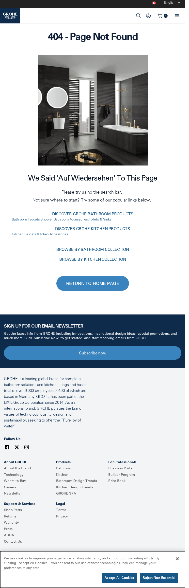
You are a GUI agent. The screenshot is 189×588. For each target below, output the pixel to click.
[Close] (177, 558)
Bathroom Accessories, (71, 219)
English (169, 2)
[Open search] (138, 15)
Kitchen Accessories (52, 234)
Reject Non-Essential (159, 578)
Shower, (47, 219)
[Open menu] (177, 15)
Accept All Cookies (119, 578)
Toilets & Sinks (100, 219)
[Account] (148, 15)
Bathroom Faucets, (26, 219)
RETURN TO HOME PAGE (92, 283)
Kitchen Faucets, (24, 234)
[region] (92, 569)
